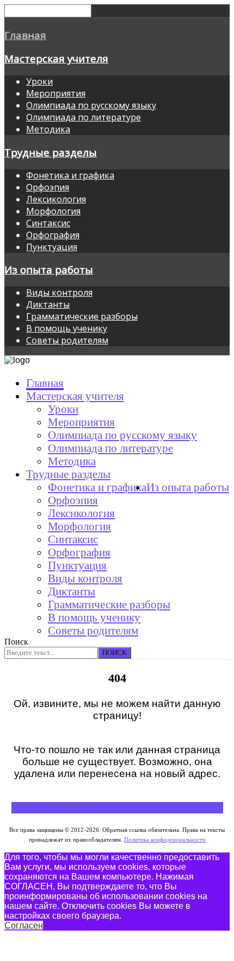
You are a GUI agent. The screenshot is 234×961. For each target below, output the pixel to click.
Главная (25, 35)
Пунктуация (51, 247)
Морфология (53, 211)
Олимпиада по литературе (83, 117)
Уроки (39, 81)
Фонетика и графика (70, 175)
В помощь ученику (66, 328)
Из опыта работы (48, 269)
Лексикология (56, 199)
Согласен (23, 925)
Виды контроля (59, 292)
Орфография (52, 235)
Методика (48, 129)
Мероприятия (55, 93)
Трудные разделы (50, 152)
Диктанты (48, 304)
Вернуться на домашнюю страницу (117, 807)
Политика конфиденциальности (165, 840)
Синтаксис (48, 223)
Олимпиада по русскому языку (91, 105)
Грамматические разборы (82, 316)
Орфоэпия (47, 187)
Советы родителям (67, 340)
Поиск (16, 641)
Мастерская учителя (56, 58)
